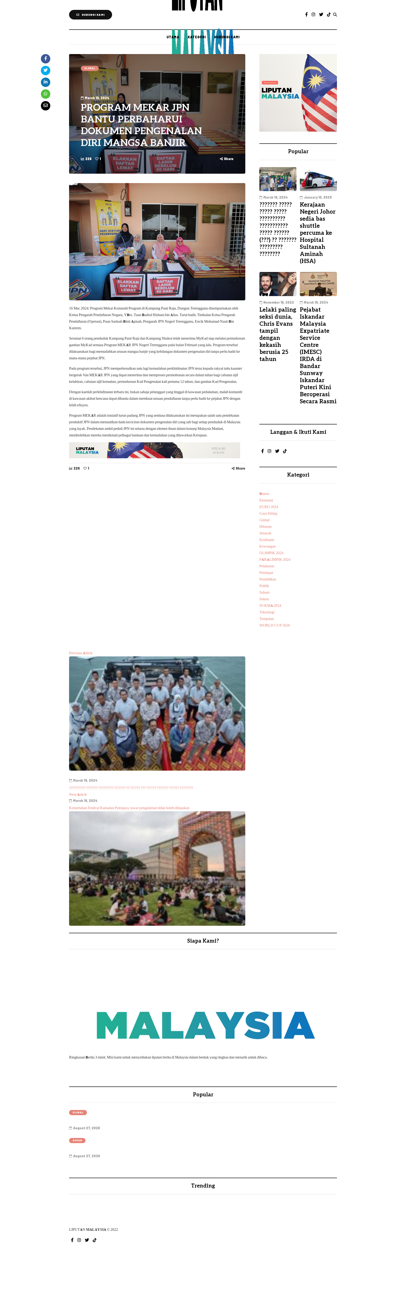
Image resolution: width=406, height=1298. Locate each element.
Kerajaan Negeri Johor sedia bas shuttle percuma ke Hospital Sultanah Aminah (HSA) (318, 233)
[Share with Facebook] (45, 58)
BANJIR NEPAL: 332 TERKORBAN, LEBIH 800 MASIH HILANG (155, 1120)
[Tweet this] (45, 70)
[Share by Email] (45, 105)
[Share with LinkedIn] (45, 82)
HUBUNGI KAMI (93, 14)
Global (89, 68)
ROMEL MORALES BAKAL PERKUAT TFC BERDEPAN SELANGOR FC (165, 1148)
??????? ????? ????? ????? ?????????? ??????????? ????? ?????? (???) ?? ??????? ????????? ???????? (278, 229)
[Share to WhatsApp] (45, 94)
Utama (173, 37)
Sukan (77, 1140)
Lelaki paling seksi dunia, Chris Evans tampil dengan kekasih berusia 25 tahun (277, 334)
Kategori (197, 37)
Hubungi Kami (227, 37)
